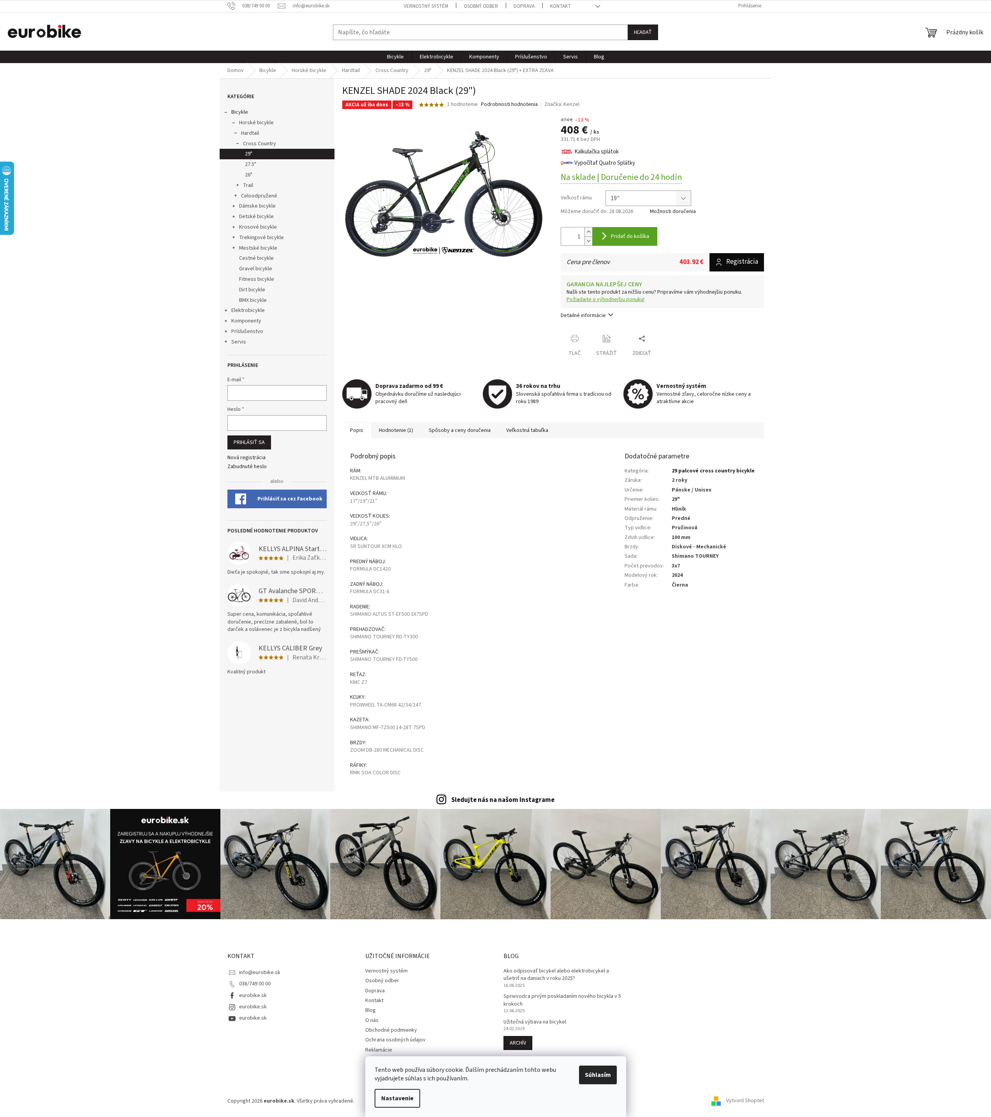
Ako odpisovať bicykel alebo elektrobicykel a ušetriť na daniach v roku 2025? (556, 974)
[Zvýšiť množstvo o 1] (588, 231)
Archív (518, 1043)
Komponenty (246, 321)
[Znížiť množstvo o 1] (588, 240)
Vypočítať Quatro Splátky (604, 163)
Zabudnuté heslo (247, 466)
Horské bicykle (256, 123)
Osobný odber (481, 6)
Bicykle (239, 112)
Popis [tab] (356, 430)
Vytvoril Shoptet (745, 1101)
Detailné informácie (583, 315)
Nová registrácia (246, 458)
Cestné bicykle (256, 258)
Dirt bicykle (252, 290)
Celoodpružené (259, 196)
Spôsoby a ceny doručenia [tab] (460, 430)
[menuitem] (395, 57)
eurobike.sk (253, 995)
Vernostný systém (426, 6)
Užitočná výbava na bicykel (534, 1022)
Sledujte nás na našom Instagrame (502, 800)
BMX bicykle (253, 300)
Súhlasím (598, 1075)
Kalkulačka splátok (596, 152)
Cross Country (259, 144)
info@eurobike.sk (259, 972)
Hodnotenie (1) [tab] (396, 430)
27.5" (250, 164)
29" (248, 154)
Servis (238, 342)
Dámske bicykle (257, 206)
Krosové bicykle (258, 227)
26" (248, 175)
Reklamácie (378, 1050)
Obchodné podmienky (391, 1030)
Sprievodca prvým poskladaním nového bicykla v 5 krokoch (562, 1000)
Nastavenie (397, 1098)
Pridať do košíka (630, 236)
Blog (370, 1010)
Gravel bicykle (255, 269)
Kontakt (560, 6)
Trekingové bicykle (261, 237)
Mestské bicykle (258, 248)
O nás (371, 1020)
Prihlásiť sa (249, 442)
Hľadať (643, 32)
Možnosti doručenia (673, 211)
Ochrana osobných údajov (395, 1040)
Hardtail (250, 133)
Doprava (524, 6)
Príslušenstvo (247, 331)
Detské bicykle (256, 216)
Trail (248, 185)
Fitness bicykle (256, 279)
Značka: (561, 104)
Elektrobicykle (248, 310)
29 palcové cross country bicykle (713, 471)
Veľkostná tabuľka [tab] (527, 430)
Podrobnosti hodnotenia (509, 104)
